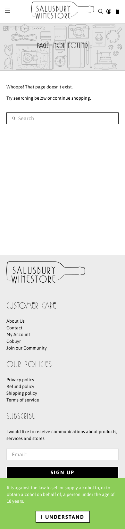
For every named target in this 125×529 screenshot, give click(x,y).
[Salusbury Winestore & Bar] (62, 11)
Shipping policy (21, 393)
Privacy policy (20, 379)
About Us (15, 321)
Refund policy (20, 386)
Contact (14, 327)
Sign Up (62, 472)
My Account (18, 334)
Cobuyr (13, 341)
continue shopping (71, 98)
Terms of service (22, 399)
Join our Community (26, 348)
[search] (62, 118)
